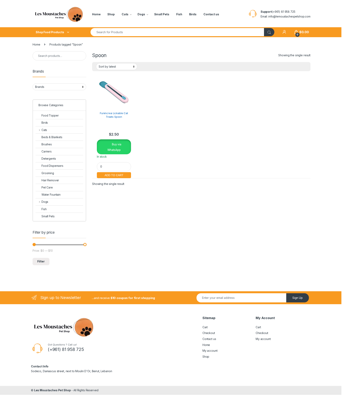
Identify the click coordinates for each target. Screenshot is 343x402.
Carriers (46, 151)
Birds (193, 14)
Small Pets (162, 14)
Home (96, 14)
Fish (179, 14)
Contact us (211, 14)
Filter (41, 261)
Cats (125, 14)
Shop (111, 14)
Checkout (208, 333)
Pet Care (47, 187)
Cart (205, 327)
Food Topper (50, 115)
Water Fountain (51, 194)
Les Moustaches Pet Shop (52, 390)
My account (210, 350)
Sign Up (297, 297)
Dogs (141, 14)
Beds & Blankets (51, 137)
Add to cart (114, 174)
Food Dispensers (52, 165)
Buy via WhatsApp (114, 146)
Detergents (48, 158)
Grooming (47, 173)
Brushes (46, 144)
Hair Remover (50, 180)
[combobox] (177, 32)
